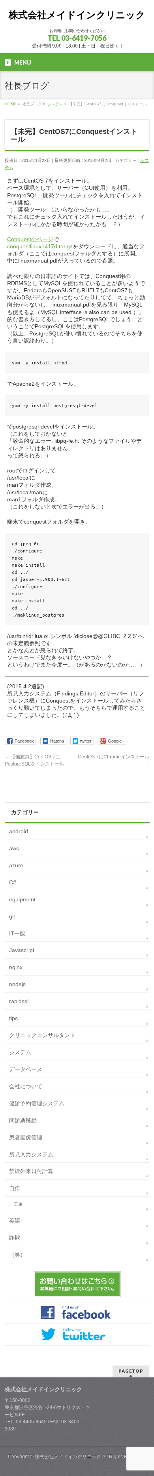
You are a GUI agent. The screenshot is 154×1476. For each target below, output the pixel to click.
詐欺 (14, 1237)
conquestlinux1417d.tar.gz (40, 246)
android (18, 831)
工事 (18, 1204)
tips (13, 1018)
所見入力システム (31, 1154)
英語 (14, 1220)
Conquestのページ (30, 239)
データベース (25, 1069)
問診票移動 (23, 1120)
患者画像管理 (25, 1137)
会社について (25, 1086)
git (12, 916)
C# (12, 882)
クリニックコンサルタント (42, 1035)
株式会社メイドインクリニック (77, 15)
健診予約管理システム (36, 1103)
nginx (16, 967)
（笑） (17, 1254)
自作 (14, 1188)
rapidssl (18, 1001)
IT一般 (17, 933)
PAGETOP (130, 1370)
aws (14, 848)
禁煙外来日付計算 (31, 1171)
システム (20, 1052)
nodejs (17, 984)
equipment (22, 899)
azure (16, 865)
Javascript (21, 950)
